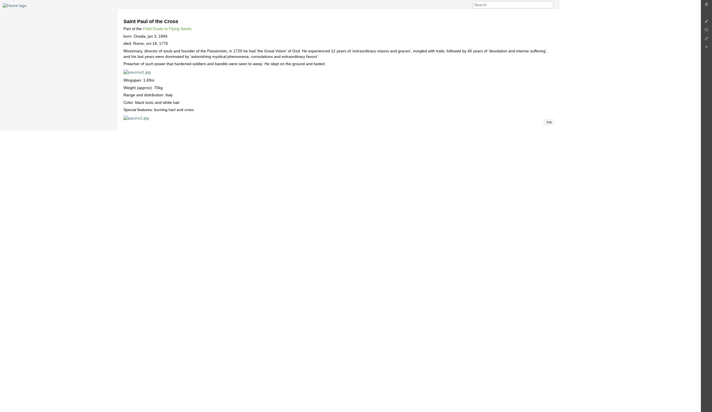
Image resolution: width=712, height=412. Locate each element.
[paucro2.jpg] (136, 118)
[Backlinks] (706, 40)
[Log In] (706, 5)
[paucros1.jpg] (137, 72)
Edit (549, 122)
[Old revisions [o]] (706, 31)
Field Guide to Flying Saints (167, 28)
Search (550, 5)
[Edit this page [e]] (706, 22)
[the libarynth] (14, 5)
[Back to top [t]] (706, 48)
